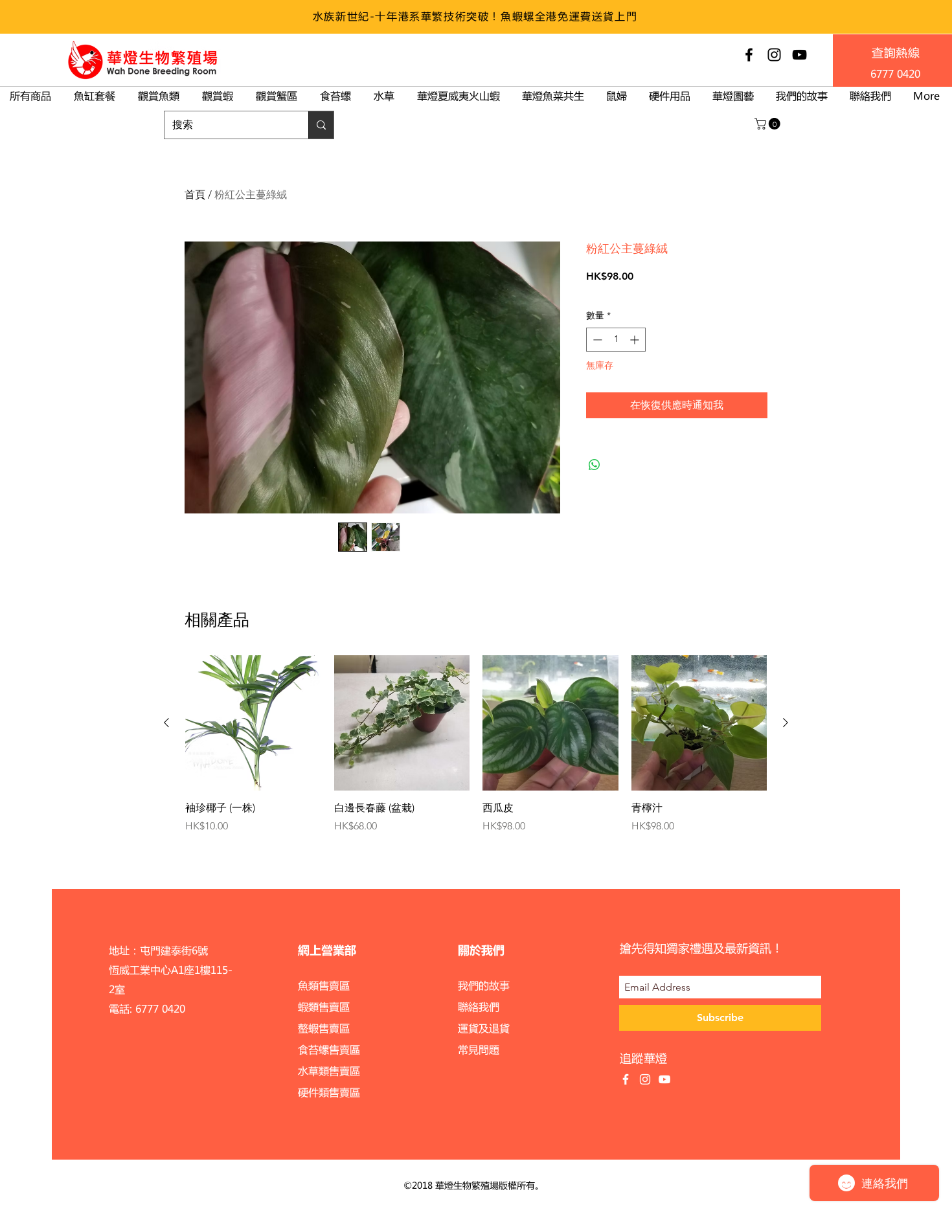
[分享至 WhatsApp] (594, 465)
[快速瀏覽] (253, 723)
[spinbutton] (616, 339)
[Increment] (636, 339)
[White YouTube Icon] (664, 1079)
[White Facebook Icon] (625, 1079)
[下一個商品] (785, 722)
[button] (768, 123)
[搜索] (321, 125)
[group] (476, 752)
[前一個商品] (166, 722)
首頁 (195, 194)
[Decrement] (596, 339)
